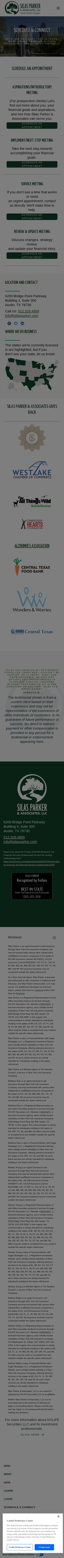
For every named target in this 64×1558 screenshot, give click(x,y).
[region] (32, 1533)
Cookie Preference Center (20, 1547)
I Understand (44, 1547)
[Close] (58, 1516)
